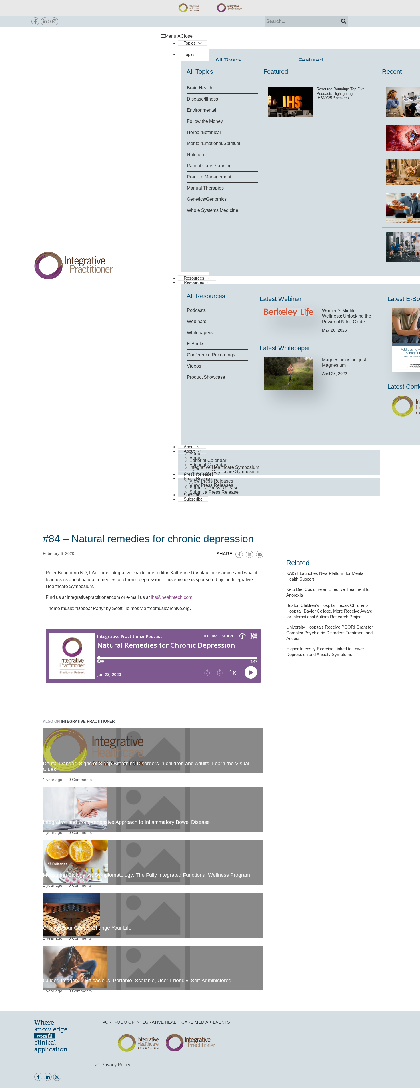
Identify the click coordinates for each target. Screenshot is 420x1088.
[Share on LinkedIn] (249, 554)
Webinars (196, 321)
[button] (273, 36)
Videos (194, 366)
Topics (190, 43)
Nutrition (195, 154)
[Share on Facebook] (239, 554)
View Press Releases (211, 481)
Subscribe (193, 499)
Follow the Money (205, 121)
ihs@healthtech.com (171, 597)
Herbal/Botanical (204, 132)
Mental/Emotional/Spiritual (213, 143)
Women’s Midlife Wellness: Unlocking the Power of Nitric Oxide (346, 316)
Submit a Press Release (214, 492)
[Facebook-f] (35, 21)
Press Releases (199, 474)
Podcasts (196, 310)
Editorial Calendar (207, 460)
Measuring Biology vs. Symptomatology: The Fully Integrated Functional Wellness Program (146, 875)
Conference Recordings (211, 354)
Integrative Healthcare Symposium (224, 467)
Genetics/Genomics (207, 199)
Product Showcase (206, 377)
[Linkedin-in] (45, 21)
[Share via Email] (259, 554)
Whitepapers (200, 332)
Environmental (201, 110)
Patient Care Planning (209, 165)
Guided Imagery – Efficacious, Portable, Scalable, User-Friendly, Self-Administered (137, 980)
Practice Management (209, 176)
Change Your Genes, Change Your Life (87, 928)
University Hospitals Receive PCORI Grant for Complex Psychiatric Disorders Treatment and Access (329, 633)
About (195, 453)
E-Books (195, 343)
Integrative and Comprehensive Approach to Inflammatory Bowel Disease (126, 822)
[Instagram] (54, 21)
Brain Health (199, 87)
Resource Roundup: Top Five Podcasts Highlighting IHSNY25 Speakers (341, 93)
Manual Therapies (205, 188)
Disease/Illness (202, 99)
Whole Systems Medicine (212, 210)
